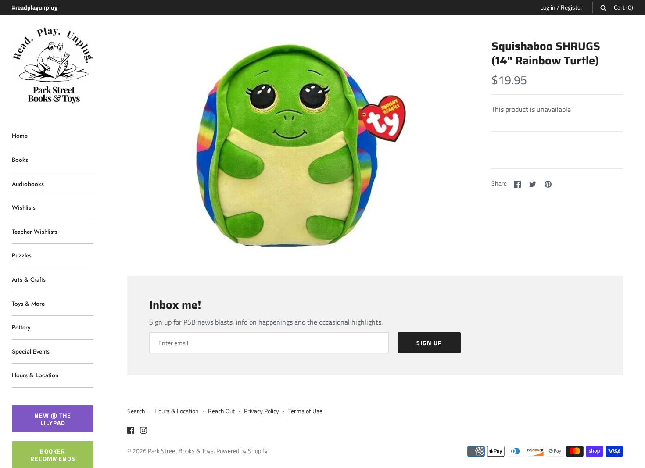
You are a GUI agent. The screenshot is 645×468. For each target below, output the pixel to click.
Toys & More (28, 303)
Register (572, 7)
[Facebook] (130, 431)
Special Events (31, 351)
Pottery (21, 327)
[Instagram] (143, 431)
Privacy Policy (261, 411)
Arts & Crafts (29, 279)
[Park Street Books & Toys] (52, 65)
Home (20, 135)
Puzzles (22, 255)
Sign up (429, 342)
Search (136, 411)
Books (20, 159)
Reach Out (221, 411)
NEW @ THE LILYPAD (52, 419)
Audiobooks (28, 183)
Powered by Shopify (242, 451)
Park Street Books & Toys (181, 451)
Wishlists (24, 207)
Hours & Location (35, 375)
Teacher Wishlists (34, 231)
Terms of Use (305, 411)
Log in (547, 7)
